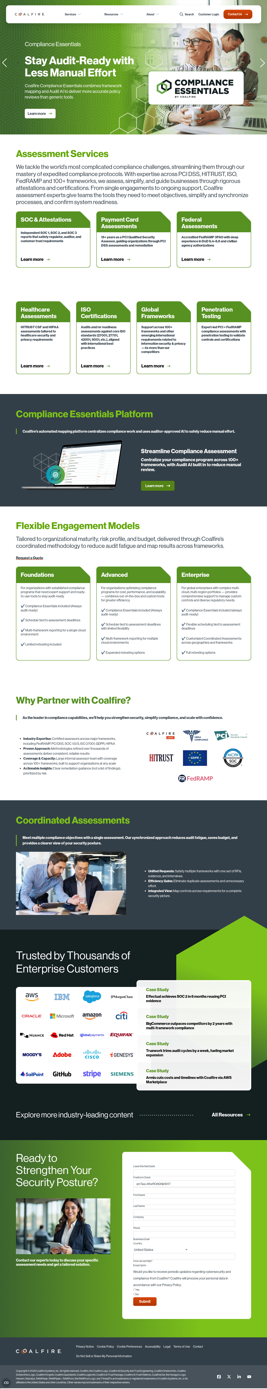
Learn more (32, 113)
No (137, 1294)
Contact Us (235, 14)
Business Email (141, 1239)
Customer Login (208, 14)
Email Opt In (139, 1265)
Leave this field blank (144, 1166)
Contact (198, 1346)
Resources (111, 14)
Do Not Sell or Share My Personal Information (104, 1356)
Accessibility (153, 1346)
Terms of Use (181, 1346)
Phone (136, 1228)
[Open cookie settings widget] (6, 1382)
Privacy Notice (85, 1346)
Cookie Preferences (129, 1346)
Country (137, 1243)
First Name (139, 1195)
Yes (137, 1289)
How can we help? (142, 1261)
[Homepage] (30, 14)
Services (70, 14)
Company (138, 1217)
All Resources (227, 1115)
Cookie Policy (105, 1346)
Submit (145, 1301)
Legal (167, 1346)
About (150, 14)
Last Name (139, 1206)
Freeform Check (142, 1177)
